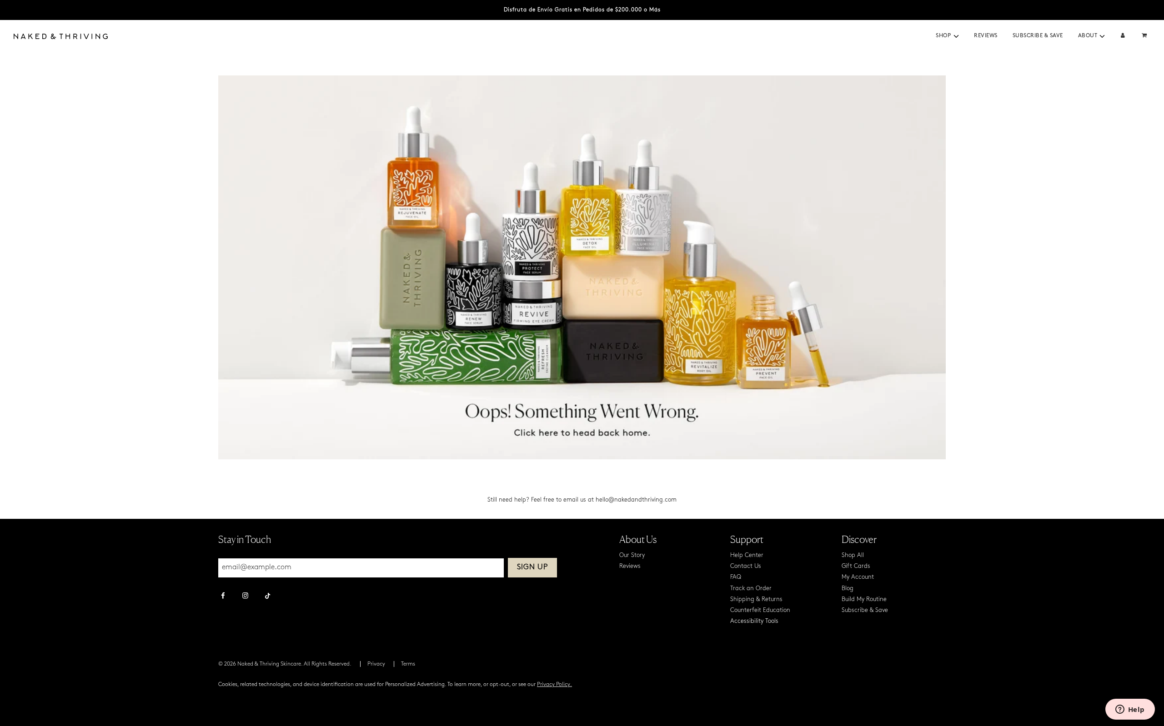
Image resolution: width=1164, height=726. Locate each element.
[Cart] (1145, 36)
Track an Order (751, 589)
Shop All (853, 555)
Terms (408, 664)
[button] (956, 36)
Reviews (986, 36)
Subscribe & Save (1038, 36)
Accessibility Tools (754, 621)
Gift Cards (856, 566)
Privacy (376, 664)
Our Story (632, 555)
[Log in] (1123, 36)
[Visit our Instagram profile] (245, 596)
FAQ (735, 577)
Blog (847, 589)
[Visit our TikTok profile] (267, 594)
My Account (858, 577)
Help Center (746, 555)
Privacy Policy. (554, 684)
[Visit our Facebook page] (223, 596)
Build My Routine (864, 599)
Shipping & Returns (756, 599)
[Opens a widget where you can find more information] (1130, 710)
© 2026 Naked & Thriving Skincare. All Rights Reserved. (284, 664)
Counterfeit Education (760, 610)
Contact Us (745, 566)
